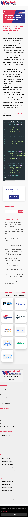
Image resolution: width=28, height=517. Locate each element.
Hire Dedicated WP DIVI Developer (10, 473)
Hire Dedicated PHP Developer (9, 470)
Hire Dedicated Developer (8, 464)
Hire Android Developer (7, 490)
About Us (4, 392)
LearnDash (19, 113)
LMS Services (5, 415)
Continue (14, 514)
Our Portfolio (5, 397)
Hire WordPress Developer (8, 467)
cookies (5, 511)
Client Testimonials (6, 403)
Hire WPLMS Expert (6, 435)
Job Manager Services (7, 424)
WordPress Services (6, 421)
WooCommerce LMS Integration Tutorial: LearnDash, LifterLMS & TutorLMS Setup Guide (13, 224)
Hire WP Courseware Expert (8, 450)
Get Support (4, 400)
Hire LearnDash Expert (7, 444)
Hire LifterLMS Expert (6, 438)
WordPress (8, 33)
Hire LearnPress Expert (7, 441)
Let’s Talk (14, 197)
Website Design (5, 412)
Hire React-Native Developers (9, 499)
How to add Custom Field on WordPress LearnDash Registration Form (13, 28)
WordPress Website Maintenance (9, 426)
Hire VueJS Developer (7, 484)
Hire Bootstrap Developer (8, 461)
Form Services (5, 418)
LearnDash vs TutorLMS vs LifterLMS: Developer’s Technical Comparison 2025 (14, 231)
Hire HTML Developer (6, 458)
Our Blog (4, 389)
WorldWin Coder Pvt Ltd (10, 32)
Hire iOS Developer (6, 493)
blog (4, 33)
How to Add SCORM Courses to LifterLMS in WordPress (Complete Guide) (13, 238)
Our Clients (4, 395)
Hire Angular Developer (7, 487)
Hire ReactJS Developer (7, 481)
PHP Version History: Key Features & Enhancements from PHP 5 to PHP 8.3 (14, 276)
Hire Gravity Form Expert (7, 447)
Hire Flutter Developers (7, 496)
